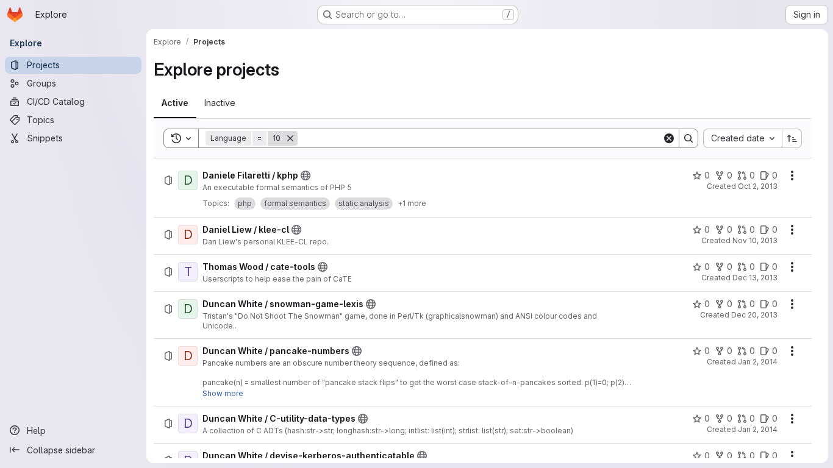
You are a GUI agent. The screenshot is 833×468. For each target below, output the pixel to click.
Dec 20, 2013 (754, 314)
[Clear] (669, 138)
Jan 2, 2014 (758, 361)
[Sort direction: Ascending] (792, 138)
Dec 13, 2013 (755, 277)
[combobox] (742, 138)
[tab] (175, 103)
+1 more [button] (412, 203)
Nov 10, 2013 (755, 240)
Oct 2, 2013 (758, 186)
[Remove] (290, 138)
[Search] (688, 138)
